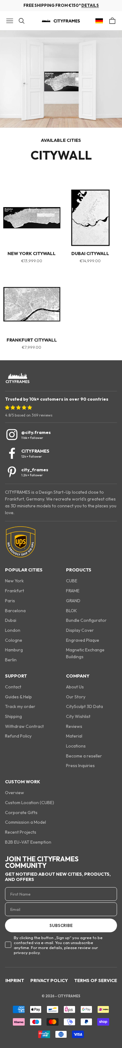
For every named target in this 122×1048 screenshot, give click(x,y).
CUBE (71, 581)
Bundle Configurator (86, 620)
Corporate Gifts (21, 812)
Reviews (74, 726)
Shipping (13, 716)
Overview (14, 792)
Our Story (75, 697)
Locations (76, 746)
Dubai (10, 620)
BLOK (71, 610)
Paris (10, 600)
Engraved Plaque (82, 640)
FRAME (72, 591)
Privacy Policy (49, 980)
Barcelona (15, 610)
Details (90, 5)
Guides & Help (18, 697)
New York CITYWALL (32, 253)
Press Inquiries (80, 765)
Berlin (11, 660)
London (12, 630)
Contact (13, 687)
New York (14, 581)
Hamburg (14, 650)
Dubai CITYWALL (90, 253)
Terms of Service (95, 980)
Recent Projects (20, 832)
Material (74, 736)
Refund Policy (18, 736)
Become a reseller (84, 756)
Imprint (14, 980)
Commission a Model (25, 822)
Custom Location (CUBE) (29, 802)
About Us (75, 687)
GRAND (73, 600)
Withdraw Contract (24, 726)
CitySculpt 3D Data (84, 706)
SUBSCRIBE (61, 925)
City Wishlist (78, 716)
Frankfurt (14, 591)
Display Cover (80, 630)
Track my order (20, 706)
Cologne (13, 640)
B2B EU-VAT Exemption (28, 842)
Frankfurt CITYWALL (32, 340)
